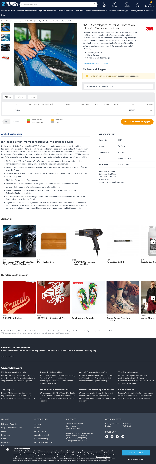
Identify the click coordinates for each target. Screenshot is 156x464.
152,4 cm (20, 97)
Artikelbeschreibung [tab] (11, 134)
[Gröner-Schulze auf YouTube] (122, 437)
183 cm (32, 97)
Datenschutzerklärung (103, 457)
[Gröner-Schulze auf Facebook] (106, 437)
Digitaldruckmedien (47, 11)
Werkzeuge (122, 11)
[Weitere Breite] (6, 121)
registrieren (133, 76)
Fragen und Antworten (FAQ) (12, 428)
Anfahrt (37, 428)
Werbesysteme (136, 11)
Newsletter (5, 435)
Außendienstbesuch (41, 435)
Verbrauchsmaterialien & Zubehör (100, 11)
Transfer (20, 11)
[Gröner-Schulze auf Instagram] (112, 437)
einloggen (121, 76)
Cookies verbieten (135, 459)
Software (79, 11)
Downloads (5, 442)
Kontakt (4, 431)
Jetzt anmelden (7, 356)
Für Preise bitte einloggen (137, 122)
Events (4, 439)
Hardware (68, 11)
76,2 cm (8, 97)
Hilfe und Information (9, 424)
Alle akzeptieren (136, 452)
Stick (3, 15)
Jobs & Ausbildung (41, 439)
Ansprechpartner (40, 431)
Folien (60, 11)
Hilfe (104, 6)
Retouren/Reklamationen (43, 442)
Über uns (37, 424)
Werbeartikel (31, 11)
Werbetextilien (8, 11)
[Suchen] (95, 4)
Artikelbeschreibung (91, 63)
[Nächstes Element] (153, 298)
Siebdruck (149, 11)
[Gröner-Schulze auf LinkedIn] (117, 437)
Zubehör (105, 63)
